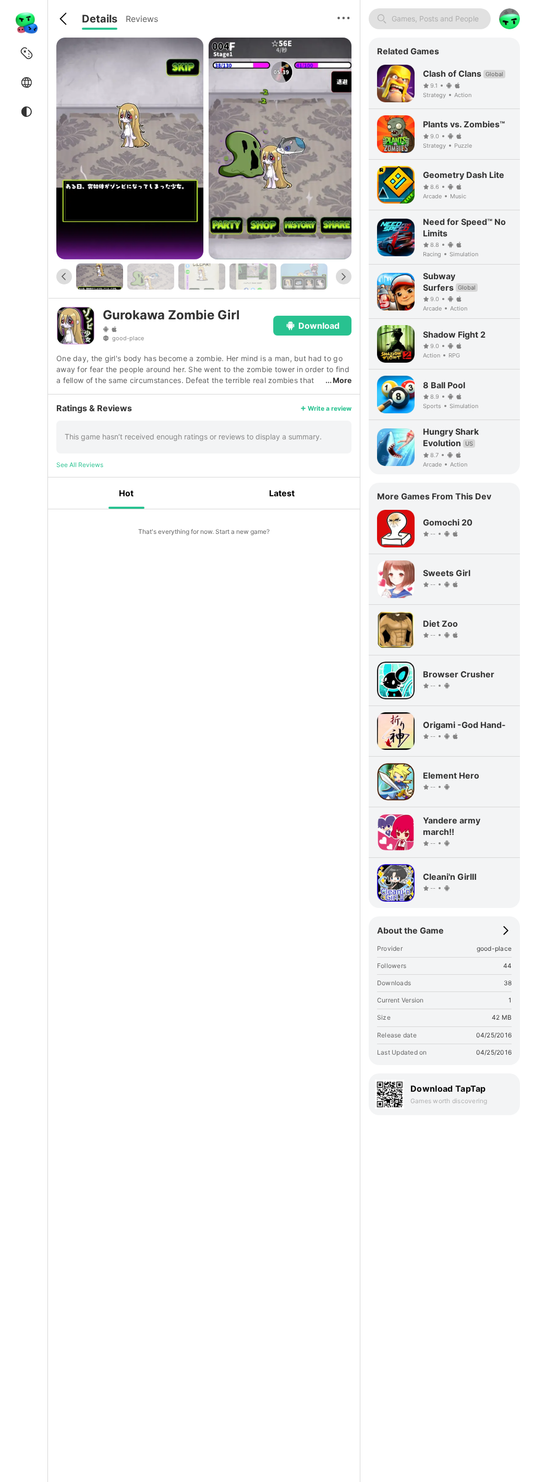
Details (99, 19)
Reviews (142, 19)
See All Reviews (79, 465)
